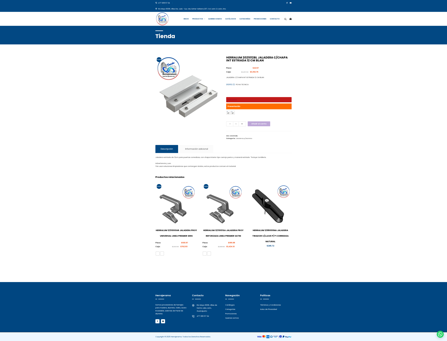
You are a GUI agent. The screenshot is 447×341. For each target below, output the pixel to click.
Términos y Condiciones (270, 305)
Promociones (231, 313)
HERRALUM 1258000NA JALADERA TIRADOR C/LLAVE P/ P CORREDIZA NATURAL (270, 236)
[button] (440, 334)
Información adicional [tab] (196, 148)
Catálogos (230, 305)
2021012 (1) (230, 84)
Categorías (230, 309)
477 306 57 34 (164, 3)
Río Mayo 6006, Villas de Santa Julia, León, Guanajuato (207, 308)
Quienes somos (232, 318)
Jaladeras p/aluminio (244, 138)
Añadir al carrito (259, 123)
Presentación (234, 106)
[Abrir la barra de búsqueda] (285, 19)
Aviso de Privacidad (268, 309)
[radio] (228, 112)
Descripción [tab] (167, 148)
